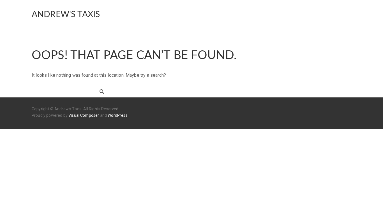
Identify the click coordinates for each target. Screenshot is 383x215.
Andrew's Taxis (66, 14)
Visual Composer (83, 115)
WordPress (117, 115)
